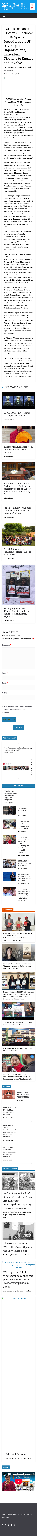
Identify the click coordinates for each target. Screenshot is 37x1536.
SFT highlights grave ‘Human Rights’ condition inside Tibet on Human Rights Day (17, 612)
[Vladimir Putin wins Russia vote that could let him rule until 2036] (9, 824)
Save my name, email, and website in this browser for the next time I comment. (17, 710)
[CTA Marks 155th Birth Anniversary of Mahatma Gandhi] (18, 1037)
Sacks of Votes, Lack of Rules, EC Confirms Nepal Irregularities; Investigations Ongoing (18, 1199)
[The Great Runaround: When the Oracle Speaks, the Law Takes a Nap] (18, 1231)
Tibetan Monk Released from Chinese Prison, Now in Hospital (18, 449)
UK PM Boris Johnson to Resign (22, 811)
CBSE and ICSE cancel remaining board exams (24, 863)
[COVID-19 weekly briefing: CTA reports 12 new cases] (18, 393)
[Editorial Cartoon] (18, 1374)
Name (5, 673)
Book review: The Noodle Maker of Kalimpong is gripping (10, 1111)
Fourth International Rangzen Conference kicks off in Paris (17, 552)
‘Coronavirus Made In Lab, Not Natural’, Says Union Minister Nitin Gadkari (24, 893)
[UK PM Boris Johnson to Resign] (9, 810)
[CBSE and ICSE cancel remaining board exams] (9, 863)
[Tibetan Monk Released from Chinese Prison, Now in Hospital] (18, 427)
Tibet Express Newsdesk (24, 67)
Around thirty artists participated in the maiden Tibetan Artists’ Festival (17, 1023)
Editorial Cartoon (16, 1454)
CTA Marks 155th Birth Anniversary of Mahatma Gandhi (18, 1049)
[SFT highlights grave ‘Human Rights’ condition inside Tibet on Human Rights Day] (18, 566)
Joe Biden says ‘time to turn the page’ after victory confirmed (24, 877)
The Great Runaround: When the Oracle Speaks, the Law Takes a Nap (17, 1247)
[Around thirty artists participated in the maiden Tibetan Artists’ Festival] (18, 1011)
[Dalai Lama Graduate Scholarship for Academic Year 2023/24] (16, 767)
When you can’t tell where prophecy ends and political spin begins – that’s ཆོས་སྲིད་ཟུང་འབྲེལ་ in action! (18, 1279)
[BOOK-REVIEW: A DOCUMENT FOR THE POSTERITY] (8, 1097)
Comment (6, 645)
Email (5, 683)
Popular (19, 786)
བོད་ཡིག (32, 6)
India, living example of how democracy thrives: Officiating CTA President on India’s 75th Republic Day (24, 844)
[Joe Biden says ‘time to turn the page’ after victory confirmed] (9, 876)
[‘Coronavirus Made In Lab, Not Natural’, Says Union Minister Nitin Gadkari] (9, 891)
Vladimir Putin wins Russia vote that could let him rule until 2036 (24, 825)
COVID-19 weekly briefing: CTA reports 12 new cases (17, 414)
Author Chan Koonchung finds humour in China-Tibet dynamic (9, 1152)
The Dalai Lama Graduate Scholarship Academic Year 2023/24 (18, 749)
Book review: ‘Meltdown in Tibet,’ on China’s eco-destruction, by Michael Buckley (9, 1131)
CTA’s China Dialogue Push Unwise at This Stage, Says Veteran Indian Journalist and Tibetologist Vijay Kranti (17, 936)
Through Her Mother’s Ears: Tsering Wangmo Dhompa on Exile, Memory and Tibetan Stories (17, 966)
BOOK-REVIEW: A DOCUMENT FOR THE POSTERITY (23, 1094)
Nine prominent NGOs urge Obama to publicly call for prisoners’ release (17, 510)
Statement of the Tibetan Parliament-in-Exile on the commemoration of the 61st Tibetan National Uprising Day (17, 488)
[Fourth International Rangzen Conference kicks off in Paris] (18, 525)
